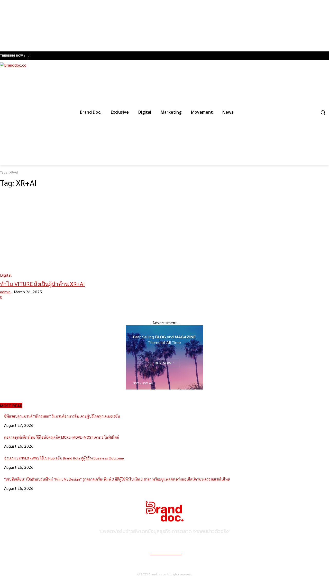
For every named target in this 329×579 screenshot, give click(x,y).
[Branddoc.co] (33, 112)
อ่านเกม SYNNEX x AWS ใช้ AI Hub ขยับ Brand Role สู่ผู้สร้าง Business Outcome (64, 458)
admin (5, 291)
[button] (323, 112)
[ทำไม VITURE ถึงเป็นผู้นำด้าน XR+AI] (85, 235)
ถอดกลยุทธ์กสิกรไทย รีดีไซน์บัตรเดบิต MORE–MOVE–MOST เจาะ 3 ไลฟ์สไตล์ (61, 437)
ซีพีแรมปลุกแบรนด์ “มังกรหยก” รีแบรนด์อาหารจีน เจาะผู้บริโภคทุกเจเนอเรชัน (62, 416)
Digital (6, 275)
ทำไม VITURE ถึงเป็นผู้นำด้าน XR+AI (42, 284)
